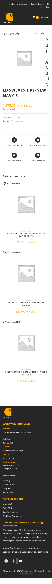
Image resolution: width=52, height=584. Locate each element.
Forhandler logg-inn (37, 4)
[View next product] (47, 33)
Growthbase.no (27, 574)
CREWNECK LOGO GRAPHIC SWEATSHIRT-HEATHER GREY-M (26, 234)
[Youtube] (20, 561)
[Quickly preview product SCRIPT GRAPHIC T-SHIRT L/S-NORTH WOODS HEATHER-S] (48, 323)
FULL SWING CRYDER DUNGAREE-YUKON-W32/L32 (26, 304)
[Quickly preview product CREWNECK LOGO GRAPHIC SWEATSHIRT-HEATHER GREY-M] (48, 184)
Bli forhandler (44, 5)
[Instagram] (13, 561)
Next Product (40, 33)
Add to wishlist (14, 34)
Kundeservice (21, 4)
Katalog (12, 4)
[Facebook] (6, 561)
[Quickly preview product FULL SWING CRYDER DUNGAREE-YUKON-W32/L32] (48, 254)
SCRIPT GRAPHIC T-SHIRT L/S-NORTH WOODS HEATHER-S (26, 373)
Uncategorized (17, 121)
